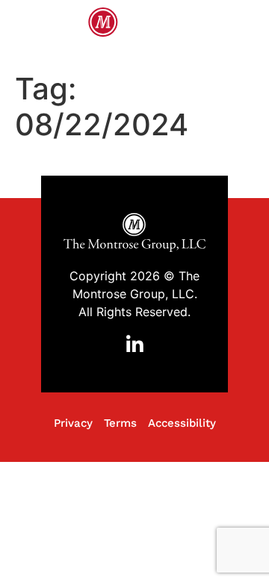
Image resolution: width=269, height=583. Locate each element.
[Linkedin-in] (134, 345)
